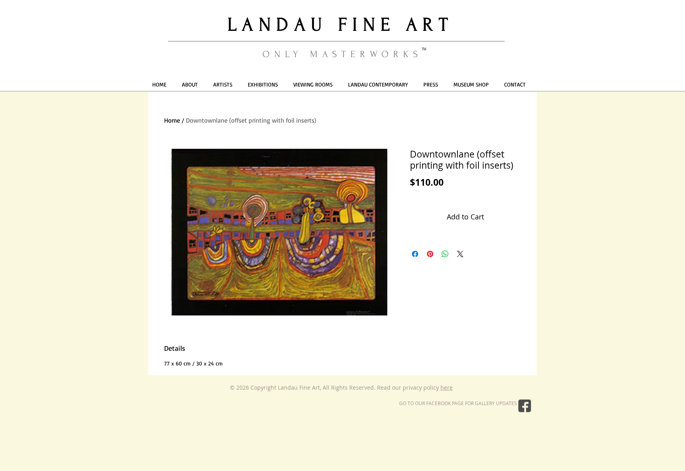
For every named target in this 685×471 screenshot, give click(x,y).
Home (172, 120)
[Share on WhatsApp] (445, 254)
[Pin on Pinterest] (430, 254)
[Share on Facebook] (415, 254)
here (446, 387)
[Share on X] (460, 254)
